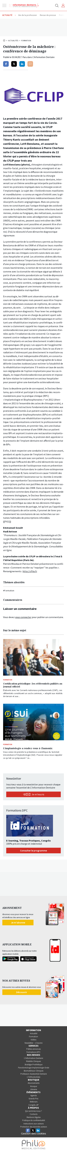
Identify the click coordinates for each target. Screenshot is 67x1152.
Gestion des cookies (33, 1133)
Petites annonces (33, 1049)
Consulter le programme (33, 850)
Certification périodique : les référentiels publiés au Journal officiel (32, 685)
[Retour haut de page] (61, 1144)
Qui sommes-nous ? (33, 1111)
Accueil (4, 40)
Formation (26, 40)
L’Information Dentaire (33, 1058)
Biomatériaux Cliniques (33, 1070)
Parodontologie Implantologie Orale (33, 1067)
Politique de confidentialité (33, 1120)
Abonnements (33, 1083)
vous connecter (23, 617)
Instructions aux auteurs (34, 1123)
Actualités (13, 40)
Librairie (33, 1089)
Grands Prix (33, 1098)
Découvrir (21, 992)
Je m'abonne (18, 922)
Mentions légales (34, 1117)
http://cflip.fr (30, 571)
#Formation (8, 590)
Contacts (33, 1114)
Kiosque (33, 1086)
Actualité (33, 1033)
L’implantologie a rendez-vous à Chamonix (27, 748)
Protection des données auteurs (33, 1126)
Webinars (33, 1101)
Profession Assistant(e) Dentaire (33, 1074)
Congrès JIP (34, 1105)
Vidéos (33, 1039)
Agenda (33, 1095)
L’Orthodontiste (33, 1077)
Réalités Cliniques (33, 1061)
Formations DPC (33, 1052)
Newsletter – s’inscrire (33, 1043)
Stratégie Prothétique (33, 1064)
